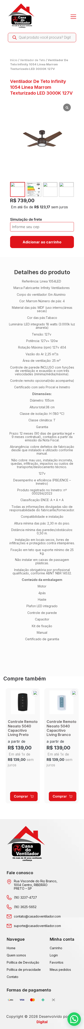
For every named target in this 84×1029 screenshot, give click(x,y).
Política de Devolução (23, 962)
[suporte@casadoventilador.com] (9, 925)
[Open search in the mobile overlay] (42, 37)
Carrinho (56, 948)
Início (13, 60)
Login (54, 955)
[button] (35, 692)
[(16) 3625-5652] (9, 907)
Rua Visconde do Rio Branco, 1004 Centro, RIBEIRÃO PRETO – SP (35, 885)
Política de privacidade (24, 969)
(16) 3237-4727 (25, 897)
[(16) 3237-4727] (9, 897)
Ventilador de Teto (32, 60)
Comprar (21, 796)
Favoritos (56, 962)
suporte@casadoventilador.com (37, 926)
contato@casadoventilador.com (37, 916)
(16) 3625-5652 (25, 907)
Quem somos (16, 955)
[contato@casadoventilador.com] (9, 916)
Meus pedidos (60, 969)
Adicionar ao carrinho (42, 242)
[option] (23, 745)
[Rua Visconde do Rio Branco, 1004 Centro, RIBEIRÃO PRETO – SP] (9, 881)
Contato (12, 977)
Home (11, 948)
